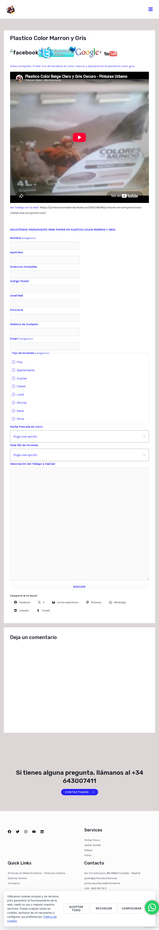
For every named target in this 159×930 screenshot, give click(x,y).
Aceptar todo (76, 908)
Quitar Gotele (92, 845)
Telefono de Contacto (24, 324)
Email (21, 338)
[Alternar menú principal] (150, 9)
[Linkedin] (42, 831)
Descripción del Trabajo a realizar (32, 463)
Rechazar (104, 908)
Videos (88, 850)
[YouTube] (34, 831)
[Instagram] (26, 831)
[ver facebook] (24, 52)
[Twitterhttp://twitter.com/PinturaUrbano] (17, 831)
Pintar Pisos (92, 840)
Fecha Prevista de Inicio (26, 426)
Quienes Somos (17, 878)
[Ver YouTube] (111, 52)
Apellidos (16, 252)
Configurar (132, 908)
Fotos (88, 855)
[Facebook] (9, 831)
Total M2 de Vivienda (24, 445)
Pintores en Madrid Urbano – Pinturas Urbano (36, 873)
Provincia (16, 310)
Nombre (23, 238)
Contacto (14, 883)
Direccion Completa (23, 266)
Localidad (16, 295)
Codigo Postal (19, 281)
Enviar (79, 587)
